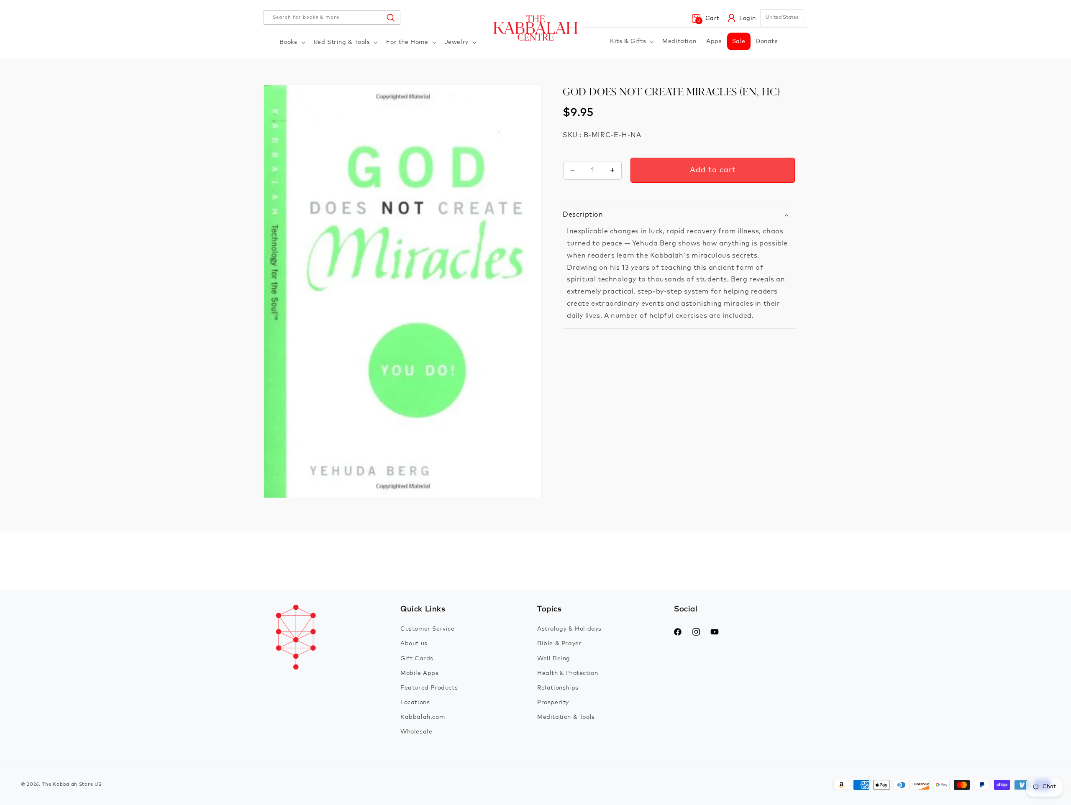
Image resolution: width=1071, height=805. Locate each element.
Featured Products (429, 688)
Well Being (553, 659)
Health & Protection (567, 673)
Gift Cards (416, 659)
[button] (291, 42)
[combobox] (332, 17)
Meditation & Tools (566, 717)
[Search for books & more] (390, 17)
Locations (415, 702)
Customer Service (427, 629)
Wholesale (416, 732)
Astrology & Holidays (569, 629)
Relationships (558, 688)
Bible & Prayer (559, 644)
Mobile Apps (419, 673)
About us (414, 644)
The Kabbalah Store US (72, 784)
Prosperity (553, 702)
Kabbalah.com (422, 717)
